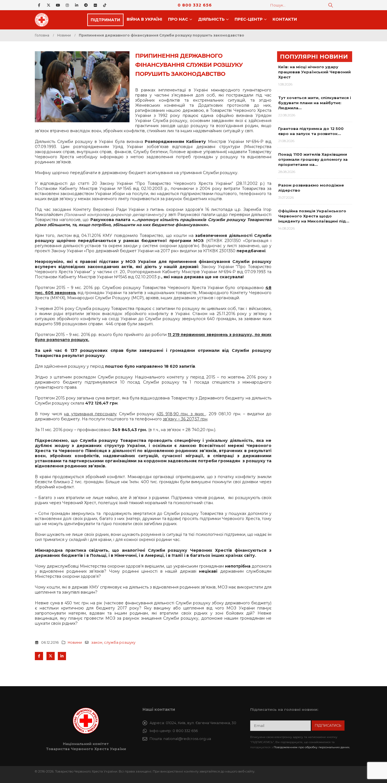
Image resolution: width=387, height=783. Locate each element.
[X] (48, 5)
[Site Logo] (43, 19)
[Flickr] (95, 5)
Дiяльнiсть (211, 19)
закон (96, 642)
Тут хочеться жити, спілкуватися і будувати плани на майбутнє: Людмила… (314, 102)
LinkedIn (62, 656)
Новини (75, 642)
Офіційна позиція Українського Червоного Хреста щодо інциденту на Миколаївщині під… (313, 216)
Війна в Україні (144, 19)
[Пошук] (331, 5)
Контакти (285, 19)
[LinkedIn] (76, 5)
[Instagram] (67, 5)
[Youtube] (58, 5)
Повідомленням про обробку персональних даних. (312, 747)
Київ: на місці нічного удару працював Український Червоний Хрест (314, 72)
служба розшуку (119, 642)
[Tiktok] (105, 5)
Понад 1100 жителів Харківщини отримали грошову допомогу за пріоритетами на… (313, 159)
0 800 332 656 (195, 5)
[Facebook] (39, 5)
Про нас (178, 19)
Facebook (39, 656)
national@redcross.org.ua (187, 739)
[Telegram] (86, 5)
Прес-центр (249, 19)
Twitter (50, 656)
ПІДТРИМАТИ (105, 19)
